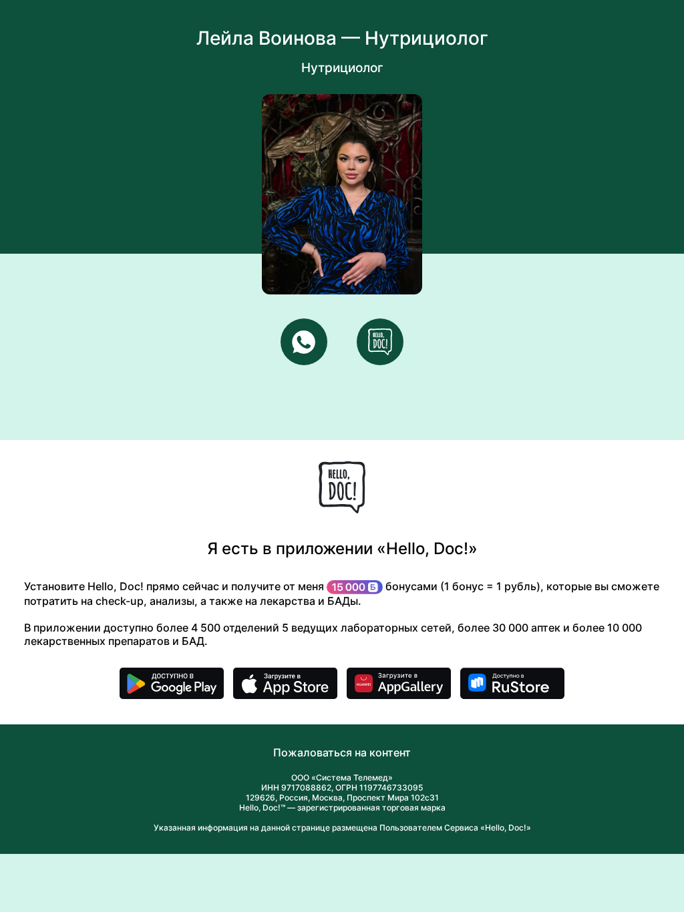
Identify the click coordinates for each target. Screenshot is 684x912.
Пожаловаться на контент (342, 752)
